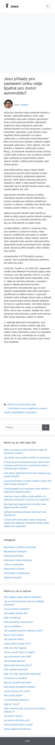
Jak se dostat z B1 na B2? (17, 691)
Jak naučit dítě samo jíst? (17, 720)
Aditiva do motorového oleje (21, 404)
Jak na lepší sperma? (14, 661)
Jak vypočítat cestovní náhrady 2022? (23, 630)
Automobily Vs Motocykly (17, 573)
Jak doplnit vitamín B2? (16, 613)
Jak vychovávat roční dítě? (17, 656)
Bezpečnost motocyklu (15, 551)
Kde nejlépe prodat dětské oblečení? (22, 597)
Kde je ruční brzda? (14, 635)
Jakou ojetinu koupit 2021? (17, 643)
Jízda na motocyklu (14, 564)
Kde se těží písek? (13, 695)
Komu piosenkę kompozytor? (18, 622)
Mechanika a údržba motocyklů (20, 547)
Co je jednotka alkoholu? (16, 700)
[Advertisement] (27, 41)
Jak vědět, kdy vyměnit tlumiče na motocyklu (27, 457)
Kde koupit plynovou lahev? (18, 665)
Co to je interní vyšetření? (17, 609)
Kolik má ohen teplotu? (15, 648)
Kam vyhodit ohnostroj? (16, 669)
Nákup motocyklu (13, 577)
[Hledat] (45, 427)
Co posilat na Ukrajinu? (16, 678)
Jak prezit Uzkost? (13, 716)
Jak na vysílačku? (13, 626)
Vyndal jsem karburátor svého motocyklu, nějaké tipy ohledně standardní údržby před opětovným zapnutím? (26, 522)
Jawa (14, 6)
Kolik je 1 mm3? (12, 704)
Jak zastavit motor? (14, 639)
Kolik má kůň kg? (12, 617)
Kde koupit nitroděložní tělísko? (20, 687)
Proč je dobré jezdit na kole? (18, 724)
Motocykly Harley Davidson (18, 560)
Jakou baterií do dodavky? (17, 729)
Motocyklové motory (14, 569)
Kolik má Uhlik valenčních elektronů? (22, 674)
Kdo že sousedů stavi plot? (17, 682)
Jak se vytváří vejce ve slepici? (19, 652)
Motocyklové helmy (14, 556)
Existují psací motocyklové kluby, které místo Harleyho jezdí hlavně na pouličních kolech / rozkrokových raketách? (26, 465)
